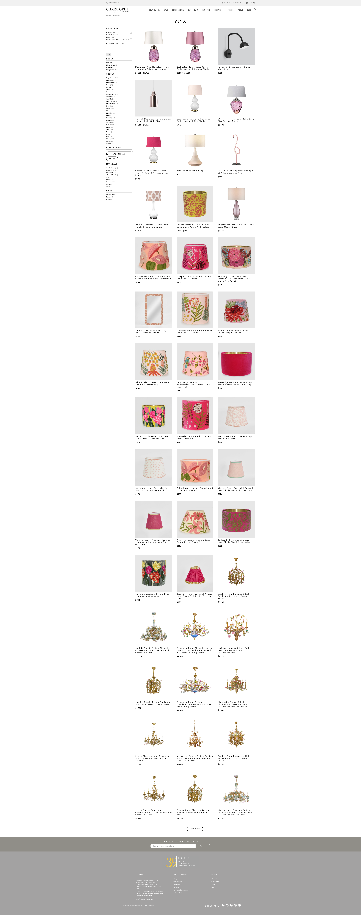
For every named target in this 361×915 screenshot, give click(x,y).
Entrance (109, 67)
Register (237, 3)
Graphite (109, 99)
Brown (108, 120)
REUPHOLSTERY (154, 10)
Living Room (110, 70)
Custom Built (177, 881)
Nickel (108, 106)
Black (108, 113)
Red (107, 136)
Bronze (108, 118)
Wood (108, 111)
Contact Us (215, 881)
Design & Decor (178, 879)
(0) (251, 3)
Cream (108, 92)
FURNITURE (206, 10)
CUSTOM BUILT (193, 10)
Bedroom (109, 63)
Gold (107, 125)
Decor (108, 37)
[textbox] (107, 49)
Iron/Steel (109, 172)
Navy (108, 132)
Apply (108, 54)
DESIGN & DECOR (178, 10)
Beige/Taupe (110, 78)
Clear (108, 89)
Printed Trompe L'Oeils (115, 39)
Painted (108, 197)
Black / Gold (110, 80)
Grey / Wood (110, 101)
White (108, 141)
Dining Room (110, 65)
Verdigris (109, 108)
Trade (213, 884)
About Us (214, 879)
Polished (109, 199)
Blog (212, 887)
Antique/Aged (110, 194)
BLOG (249, 10)
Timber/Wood (111, 175)
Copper (108, 122)
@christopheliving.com (144, 899)
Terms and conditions (180, 890)
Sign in (227, 3)
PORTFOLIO (230, 10)
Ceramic (109, 182)
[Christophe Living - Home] (180, 862)
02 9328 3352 (114, 3)
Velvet (108, 177)
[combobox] (119, 49)
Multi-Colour (110, 103)
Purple (108, 134)
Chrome (108, 87)
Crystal (108, 184)
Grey (107, 129)
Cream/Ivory (110, 94)
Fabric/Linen (110, 170)
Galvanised (109, 96)
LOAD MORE (195, 829)
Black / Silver (110, 82)
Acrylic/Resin (110, 168)
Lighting (110, 35)
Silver (108, 139)
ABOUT (240, 10)
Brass (108, 85)
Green (108, 127)
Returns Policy (178, 893)
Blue (107, 115)
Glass (108, 186)
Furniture (110, 32)
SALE (166, 10)
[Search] (255, 9)
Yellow (108, 143)
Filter (112, 158)
